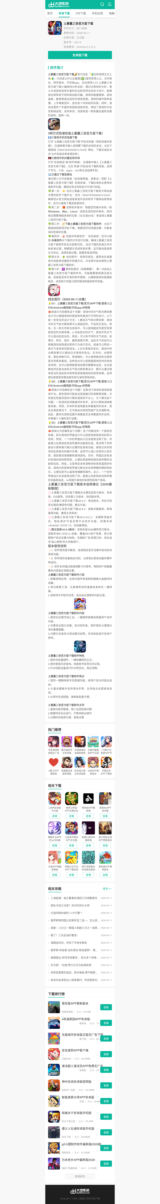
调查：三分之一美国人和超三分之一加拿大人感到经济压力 (75, 928)
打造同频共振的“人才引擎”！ (67, 913)
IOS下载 (81, 13)
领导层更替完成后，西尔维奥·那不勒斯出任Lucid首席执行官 (75, 972)
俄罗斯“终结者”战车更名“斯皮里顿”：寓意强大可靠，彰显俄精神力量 (75, 950)
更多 (105, 888)
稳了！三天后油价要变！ (65, 935)
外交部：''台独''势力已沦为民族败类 (71, 965)
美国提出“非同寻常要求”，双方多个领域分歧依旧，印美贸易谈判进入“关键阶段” (75, 957)
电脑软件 (114, 13)
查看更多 (80, 1176)
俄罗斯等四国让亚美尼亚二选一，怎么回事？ (75, 920)
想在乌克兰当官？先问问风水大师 (70, 905)
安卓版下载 (80, 55)
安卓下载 (64, 13)
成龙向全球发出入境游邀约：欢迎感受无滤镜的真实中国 (75, 980)
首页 (50, 13)
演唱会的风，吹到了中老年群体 (69, 942)
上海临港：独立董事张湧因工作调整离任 (74, 898)
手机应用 (97, 13)
